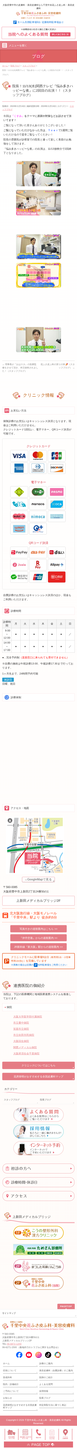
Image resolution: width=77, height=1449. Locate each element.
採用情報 (43, 1391)
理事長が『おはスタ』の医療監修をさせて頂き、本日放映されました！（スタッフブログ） (20, 367)
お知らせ (7, 1398)
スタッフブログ (12, 1099)
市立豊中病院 (21, 1022)
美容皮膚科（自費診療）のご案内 (56, 1370)
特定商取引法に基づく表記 (52, 1405)
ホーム (6, 1363)
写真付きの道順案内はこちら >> (38, 928)
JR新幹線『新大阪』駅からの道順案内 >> (38, 946)
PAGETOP (66, 1306)
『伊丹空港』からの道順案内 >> (38, 937)
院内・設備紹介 (11, 1384)
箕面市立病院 (21, 1028)
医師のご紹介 (46, 1377)
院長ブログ (45, 1099)
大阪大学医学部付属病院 (27, 1016)
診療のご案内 (46, 1363)
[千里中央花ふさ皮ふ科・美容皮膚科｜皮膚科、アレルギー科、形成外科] (38, 14)
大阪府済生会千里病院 (26, 1053)
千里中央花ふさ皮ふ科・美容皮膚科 (43, 1420)
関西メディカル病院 (25, 1047)
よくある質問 (46, 1384)
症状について (9, 1370)
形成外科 (7, 1377)
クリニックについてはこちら (38, 1065)
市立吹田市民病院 (23, 1034)
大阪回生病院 (21, 1041)
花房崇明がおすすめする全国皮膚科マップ (38, 1076)
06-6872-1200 (14, 1344)
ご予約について (11, 1391)
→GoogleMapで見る (38, 879)
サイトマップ (9, 1313)
